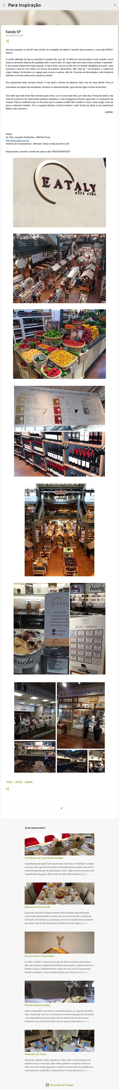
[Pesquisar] (45, 5)
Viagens (28, 782)
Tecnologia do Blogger (61, 1085)
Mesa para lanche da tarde (37, 907)
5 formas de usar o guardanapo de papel (44, 858)
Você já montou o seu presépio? (40, 956)
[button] (7, 41)
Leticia (18, 782)
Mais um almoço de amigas (37, 1005)
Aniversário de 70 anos (35, 1054)
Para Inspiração (24, 5)
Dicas (9, 782)
